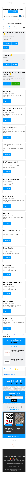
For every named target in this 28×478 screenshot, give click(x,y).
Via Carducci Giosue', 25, (9, 234)
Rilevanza (10, 26)
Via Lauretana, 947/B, (8, 59)
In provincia (11, 28)
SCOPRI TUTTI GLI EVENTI (14, 436)
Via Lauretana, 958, (8, 165)
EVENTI (14, 447)
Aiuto (18, 466)
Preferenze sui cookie (12, 466)
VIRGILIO (8, 460)
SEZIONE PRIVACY (21, 456)
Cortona (9, 3)
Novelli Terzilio (8, 248)
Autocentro (7, 91)
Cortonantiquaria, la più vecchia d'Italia (19, 428)
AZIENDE (22, 445)
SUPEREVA (21, 463)
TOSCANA (6, 39)
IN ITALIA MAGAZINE (6, 456)
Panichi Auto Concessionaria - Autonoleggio (13, 283)
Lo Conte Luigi (8, 196)
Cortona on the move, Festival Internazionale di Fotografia (8, 429)
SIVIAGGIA (7, 463)
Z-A (16, 26)
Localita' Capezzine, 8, (8, 322)
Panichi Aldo (7, 265)
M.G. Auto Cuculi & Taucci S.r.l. (13, 231)
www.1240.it (16, 16)
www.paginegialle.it (18, 369)
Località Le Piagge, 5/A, (8, 38)
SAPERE (23, 443)
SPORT (9, 443)
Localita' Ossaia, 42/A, (8, 131)
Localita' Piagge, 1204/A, (9, 269)
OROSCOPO (5, 445)
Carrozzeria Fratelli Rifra (11, 179)
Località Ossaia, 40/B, (8, 217)
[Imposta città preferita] (4, 2)
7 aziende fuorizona (18, 23)
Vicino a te (17, 28)
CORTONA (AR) (20, 38)
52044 (15, 38)
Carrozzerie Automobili (7, 181)
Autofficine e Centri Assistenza (8, 36)
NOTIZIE (4, 443)
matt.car (6, 214)
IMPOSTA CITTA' (14, 456)
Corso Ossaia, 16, (7, 114)
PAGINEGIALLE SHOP (20, 460)
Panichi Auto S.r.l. (9, 301)
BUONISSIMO (16, 463)
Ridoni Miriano (8, 319)
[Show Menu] (24, 3)
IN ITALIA (17, 445)
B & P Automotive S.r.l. (10, 162)
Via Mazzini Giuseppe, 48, (9, 183)
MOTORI (14, 443)
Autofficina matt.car (10, 128)
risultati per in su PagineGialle (13, 373)
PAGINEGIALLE (13, 460)
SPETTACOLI (8, 424)
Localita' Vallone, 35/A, (8, 200)
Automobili (5, 57)
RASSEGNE (20, 424)
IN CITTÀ (11, 445)
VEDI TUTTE (14, 346)
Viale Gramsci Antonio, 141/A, (10, 251)
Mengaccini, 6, (6, 78)
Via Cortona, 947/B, (8, 95)
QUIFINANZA (11, 463)
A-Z (14, 26)
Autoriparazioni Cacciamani (12, 145)
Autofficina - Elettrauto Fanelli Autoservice (13, 109)
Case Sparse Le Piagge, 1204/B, (10, 305)
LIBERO (5, 460)
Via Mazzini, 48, (7, 148)
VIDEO (18, 443)
